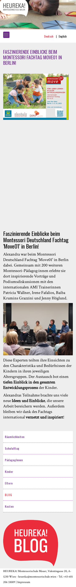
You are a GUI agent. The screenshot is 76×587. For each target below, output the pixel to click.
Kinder (9, 471)
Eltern (9, 483)
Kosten (9, 506)
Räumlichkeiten (14, 436)
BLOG (8, 494)
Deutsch (49, 36)
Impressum (23, 582)
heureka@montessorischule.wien (37, 577)
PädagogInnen (14, 460)
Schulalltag (12, 448)
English (62, 36)
